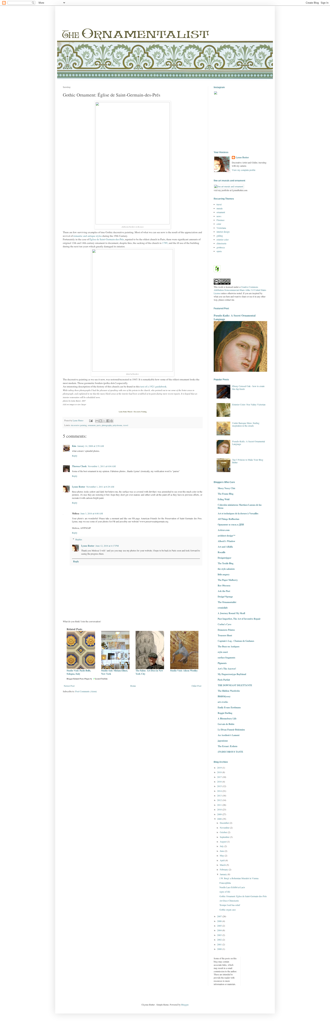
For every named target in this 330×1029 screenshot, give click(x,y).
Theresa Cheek (79, 466)
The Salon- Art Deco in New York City (149, 672)
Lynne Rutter (78, 486)
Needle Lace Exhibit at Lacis (232, 887)
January (223, 874)
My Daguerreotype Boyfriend (232, 674)
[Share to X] (104, 421)
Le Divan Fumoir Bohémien (231, 729)
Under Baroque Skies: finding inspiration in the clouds (245, 424)
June (222, 850)
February (224, 869)
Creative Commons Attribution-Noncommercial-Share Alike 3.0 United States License (240, 290)
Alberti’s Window (226, 541)
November (225, 827)
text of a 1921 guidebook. (153, 386)
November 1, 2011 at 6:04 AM (102, 466)
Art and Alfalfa (225, 546)
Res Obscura (224, 585)
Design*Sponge (225, 596)
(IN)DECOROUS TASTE (230, 751)
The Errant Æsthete (227, 746)
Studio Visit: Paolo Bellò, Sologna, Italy (79, 672)
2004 (219, 930)
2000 (219, 948)
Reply (74, 455)
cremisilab (223, 607)
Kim (74, 446)
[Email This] (97, 421)
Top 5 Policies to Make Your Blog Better (247, 461)
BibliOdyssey (224, 696)
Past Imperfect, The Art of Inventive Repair (239, 618)
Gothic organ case (227, 909)
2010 (219, 809)
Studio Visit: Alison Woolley (184, 670)
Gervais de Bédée (226, 724)
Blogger (184, 1004)
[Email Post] (90, 420)
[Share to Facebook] (108, 421)
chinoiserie (221, 243)
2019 (219, 767)
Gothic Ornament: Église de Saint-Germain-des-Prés (243, 896)
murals (220, 208)
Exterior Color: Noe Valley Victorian (248, 404)
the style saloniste (226, 568)
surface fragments (226, 657)
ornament (91, 425)
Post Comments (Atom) (86, 691)
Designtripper (224, 557)
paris (99, 425)
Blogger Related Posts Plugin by (80, 678)
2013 (219, 795)
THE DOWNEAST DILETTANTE (235, 685)
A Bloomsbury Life (227, 718)
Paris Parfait (224, 679)
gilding (220, 235)
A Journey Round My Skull (231, 613)
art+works (223, 702)
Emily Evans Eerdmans (229, 707)
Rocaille (221, 552)
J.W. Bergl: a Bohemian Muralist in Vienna (238, 878)
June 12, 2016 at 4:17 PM (107, 545)
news (219, 216)
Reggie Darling (225, 713)
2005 (219, 925)
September (225, 836)
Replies (78, 539)
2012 (219, 800)
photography (107, 425)
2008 (219, 818)
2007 (219, 916)
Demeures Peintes (226, 629)
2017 (219, 776)
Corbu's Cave (224, 624)
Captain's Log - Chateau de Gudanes (236, 641)
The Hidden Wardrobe (229, 690)
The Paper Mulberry (228, 580)
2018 (219, 772)
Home (133, 685)
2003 (219, 934)
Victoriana (221, 227)
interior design (223, 231)
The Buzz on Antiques (228, 646)
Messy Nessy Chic (226, 488)
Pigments (222, 663)
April (222, 860)
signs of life (224, 891)
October (224, 832)
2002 (219, 939)
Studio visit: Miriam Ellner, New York (114, 672)
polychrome (117, 425)
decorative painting (79, 425)
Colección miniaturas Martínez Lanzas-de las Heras (240, 506)
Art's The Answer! (227, 668)
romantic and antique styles (87, 236)
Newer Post (69, 685)
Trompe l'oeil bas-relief (229, 904)
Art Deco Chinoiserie (229, 900)
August (223, 841)
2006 (219, 921)
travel (125, 425)
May (222, 855)
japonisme (223, 740)
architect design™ (226, 535)
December (225, 822)
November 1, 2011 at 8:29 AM (100, 486)
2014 (219, 790)
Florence (220, 220)
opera (219, 251)
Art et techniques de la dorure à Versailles (238, 513)
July (222, 846)
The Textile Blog (225, 563)
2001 (219, 944)
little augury (224, 574)
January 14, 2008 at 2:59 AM (90, 445)
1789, (165, 243)
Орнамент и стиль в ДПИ (231, 524)
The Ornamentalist (227, 602)
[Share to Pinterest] (111, 421)
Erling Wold (224, 499)
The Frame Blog (225, 493)
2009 (219, 814)
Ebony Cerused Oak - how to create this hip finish (248, 387)
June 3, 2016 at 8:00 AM (91, 513)
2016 (219, 781)
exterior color (223, 239)
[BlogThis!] (101, 421)
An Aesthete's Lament (228, 735)
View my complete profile (243, 169)
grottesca (221, 247)
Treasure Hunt (225, 635)
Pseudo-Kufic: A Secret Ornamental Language (235, 317)
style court (223, 652)
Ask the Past (224, 591)
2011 (219, 804)
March (223, 864)
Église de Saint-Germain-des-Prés (107, 239)
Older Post (196, 685)
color (219, 223)
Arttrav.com (224, 530)
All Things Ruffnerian (228, 519)
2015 (219, 786)
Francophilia (225, 882)
